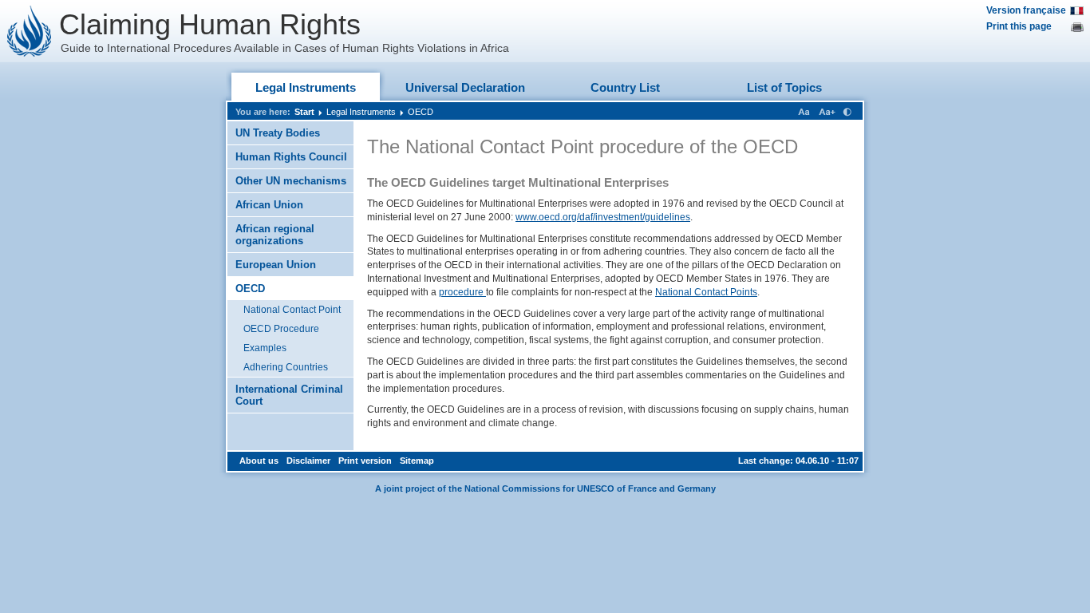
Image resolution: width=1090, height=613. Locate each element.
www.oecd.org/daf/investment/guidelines (602, 217)
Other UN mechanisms (290, 181)
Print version (365, 460)
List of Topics (784, 87)
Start (304, 112)
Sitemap (417, 460)
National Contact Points (706, 292)
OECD (420, 112)
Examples (264, 348)
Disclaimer (308, 460)
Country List (625, 87)
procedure (462, 292)
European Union (275, 265)
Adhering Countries (285, 367)
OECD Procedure (281, 328)
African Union (269, 205)
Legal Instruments (305, 87)
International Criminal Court (289, 395)
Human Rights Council (291, 157)
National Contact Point (292, 309)
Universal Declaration (465, 87)
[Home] (29, 31)
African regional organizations (274, 235)
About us (258, 460)
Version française (1026, 10)
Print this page (1019, 26)
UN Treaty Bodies (277, 133)
